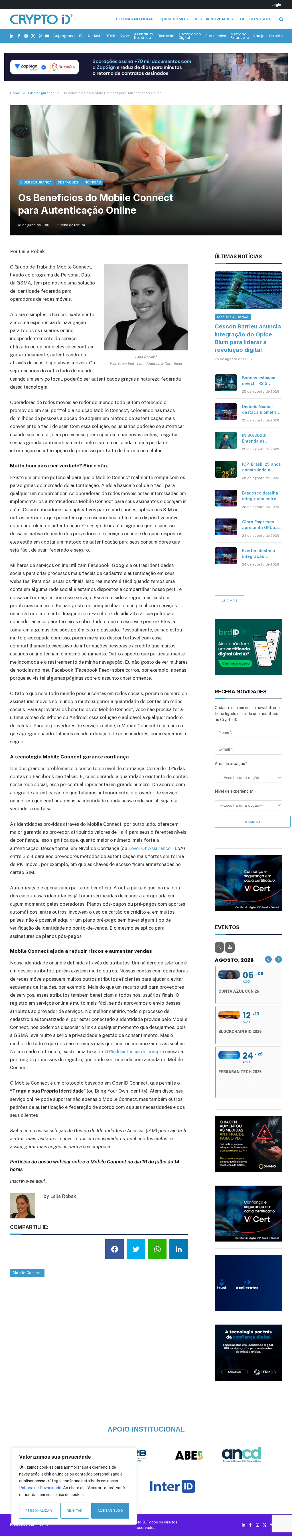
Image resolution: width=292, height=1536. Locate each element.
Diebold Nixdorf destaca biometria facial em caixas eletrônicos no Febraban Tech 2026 (260, 409)
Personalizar (38, 1511)
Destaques (68, 182)
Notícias (93, 182)
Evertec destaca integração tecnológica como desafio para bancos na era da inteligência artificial (260, 553)
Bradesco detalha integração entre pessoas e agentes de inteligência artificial (261, 496)
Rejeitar (75, 1511)
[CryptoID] (41, 19)
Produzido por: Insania (29, 1525)
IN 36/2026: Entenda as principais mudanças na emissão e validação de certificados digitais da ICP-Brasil (257, 438)
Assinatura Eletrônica (143, 36)
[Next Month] (278, 959)
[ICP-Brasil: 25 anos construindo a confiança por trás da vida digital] (226, 469)
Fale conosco (255, 19)
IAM (97, 35)
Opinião (276, 35)
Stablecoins (215, 35)
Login (276, 4)
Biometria (166, 35)
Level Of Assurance (149, 848)
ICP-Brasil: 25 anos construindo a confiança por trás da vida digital (261, 467)
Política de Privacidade (40, 1487)
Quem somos (174, 19)
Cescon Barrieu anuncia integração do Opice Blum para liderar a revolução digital (248, 338)
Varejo (258, 35)
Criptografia (64, 35)
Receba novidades (214, 19)
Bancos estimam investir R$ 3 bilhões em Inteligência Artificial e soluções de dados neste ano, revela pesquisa (261, 380)
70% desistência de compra (134, 1051)
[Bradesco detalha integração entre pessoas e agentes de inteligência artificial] (226, 498)
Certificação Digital (190, 36)
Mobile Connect (27, 1273)
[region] (74, 1486)
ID (80, 35)
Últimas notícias (134, 19)
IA (88, 35)
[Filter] (230, 947)
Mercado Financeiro (240, 36)
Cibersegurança (36, 182)
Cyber (124, 35)
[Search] (280, 19)
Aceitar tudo (110, 1511)
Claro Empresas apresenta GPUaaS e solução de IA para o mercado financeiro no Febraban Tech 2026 (261, 524)
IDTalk (110, 35)
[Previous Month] (268, 959)
